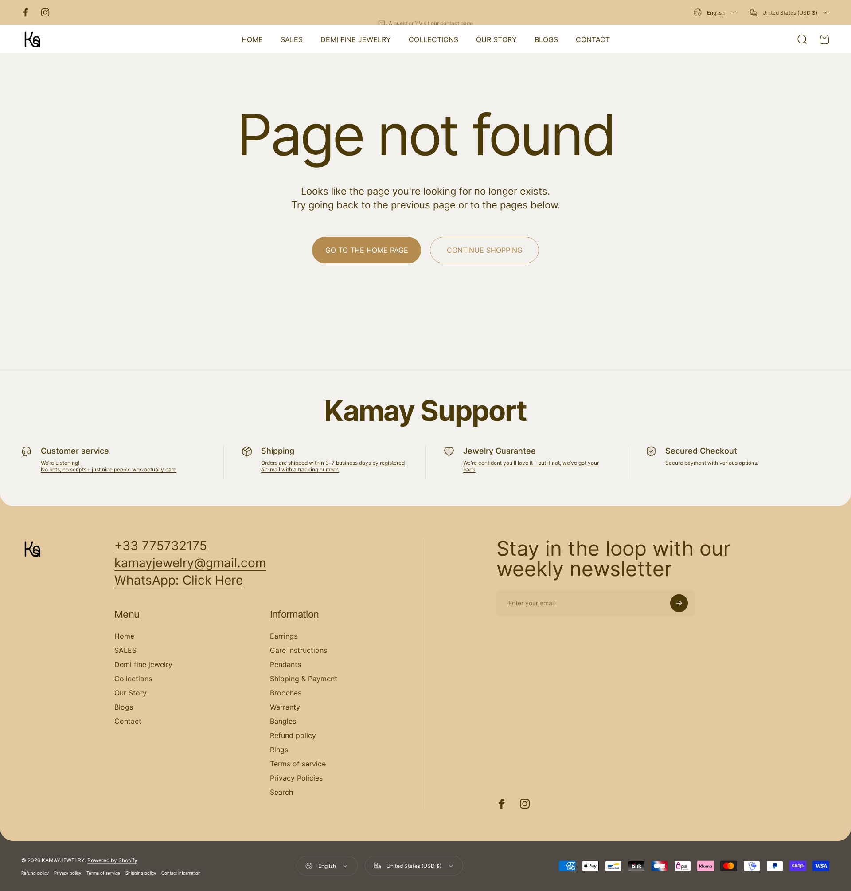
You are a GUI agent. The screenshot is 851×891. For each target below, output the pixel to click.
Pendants (285, 664)
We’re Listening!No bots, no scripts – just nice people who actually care (108, 466)
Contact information (181, 872)
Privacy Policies (296, 777)
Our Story (130, 692)
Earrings (283, 636)
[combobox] (715, 12)
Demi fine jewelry (143, 664)
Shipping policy (140, 872)
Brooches (285, 692)
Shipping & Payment (303, 678)
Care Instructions (298, 650)
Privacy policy (67, 872)
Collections (133, 678)
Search (281, 792)
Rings (279, 749)
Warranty (285, 707)
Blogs (123, 707)
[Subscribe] (679, 603)
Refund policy (293, 735)
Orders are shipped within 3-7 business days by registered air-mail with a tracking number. (333, 466)
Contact (127, 721)
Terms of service (298, 763)
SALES (125, 650)
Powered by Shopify (112, 859)
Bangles (283, 721)
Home (124, 636)
